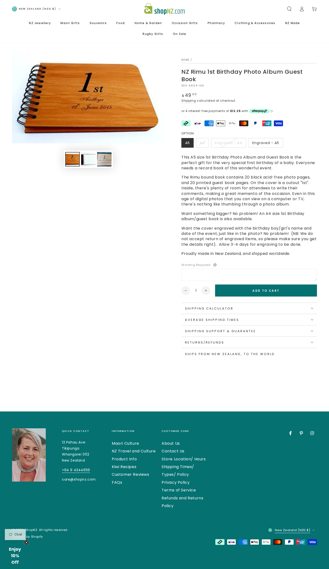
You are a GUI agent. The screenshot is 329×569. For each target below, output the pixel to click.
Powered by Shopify (27, 537)
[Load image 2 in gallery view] (88, 159)
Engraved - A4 (228, 144)
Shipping (188, 101)
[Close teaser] (26, 542)
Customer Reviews (130, 474)
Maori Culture (125, 443)
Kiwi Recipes (124, 467)
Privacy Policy (176, 482)
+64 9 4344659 (76, 470)
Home (185, 60)
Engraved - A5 (265, 144)
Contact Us (173, 451)
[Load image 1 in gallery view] (72, 159)
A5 (189, 144)
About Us (171, 443)
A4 (204, 144)
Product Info (124, 459)
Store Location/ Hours (184, 459)
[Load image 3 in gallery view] (104, 159)
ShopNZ (31, 530)
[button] (289, 9)
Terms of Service (179, 490)
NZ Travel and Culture (134, 451)
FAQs (117, 482)
